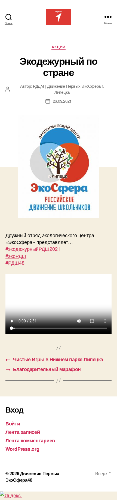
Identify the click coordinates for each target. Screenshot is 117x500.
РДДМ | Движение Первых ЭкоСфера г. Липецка (68, 89)
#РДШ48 (14, 262)
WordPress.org (22, 448)
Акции (58, 47)
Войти (12, 423)
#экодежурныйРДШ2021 (32, 248)
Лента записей (22, 432)
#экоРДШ (15, 255)
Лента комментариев (30, 440)
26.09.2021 (62, 101)
